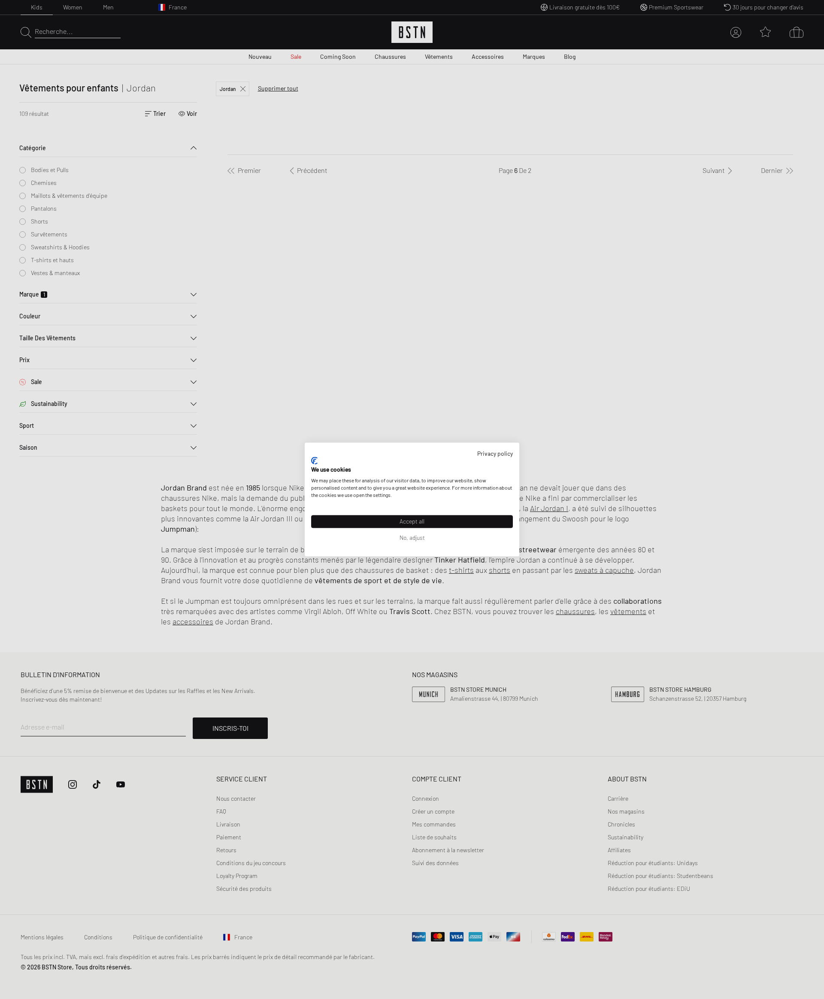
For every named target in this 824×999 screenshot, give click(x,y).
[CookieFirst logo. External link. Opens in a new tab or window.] (314, 460)
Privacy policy (495, 453)
